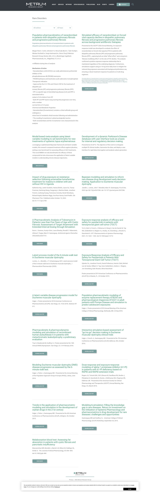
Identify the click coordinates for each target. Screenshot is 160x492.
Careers (111, 4)
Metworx (69, 4)
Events (104, 4)
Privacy (71, 480)
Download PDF (89, 88)
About (54, 4)
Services (61, 4)
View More (40, 208)
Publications (90, 4)
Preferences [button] (57, 487)
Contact (123, 4)
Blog (98, 4)
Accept (129, 489)
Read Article (40, 165)
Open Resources (79, 4)
